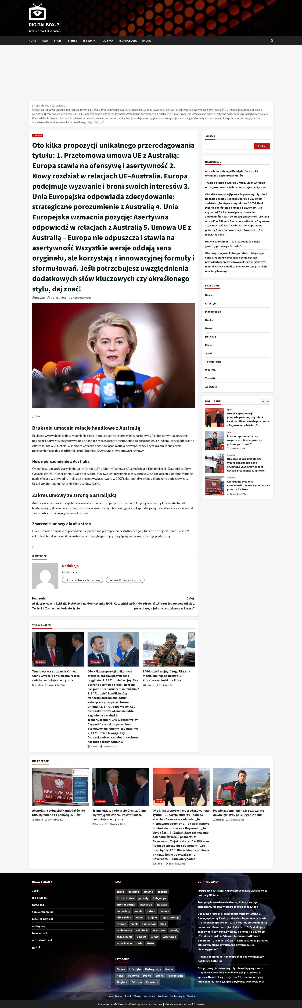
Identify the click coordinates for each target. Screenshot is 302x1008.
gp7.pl (36, 947)
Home (32, 40)
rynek (134, 924)
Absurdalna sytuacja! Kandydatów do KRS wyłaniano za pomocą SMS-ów (214, 463)
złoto (150, 943)
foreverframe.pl (42, 912)
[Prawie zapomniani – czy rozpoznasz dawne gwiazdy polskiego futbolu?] (241, 787)
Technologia (127, 40)
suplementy (124, 930)
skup (163, 924)
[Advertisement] (151, 71)
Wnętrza (210, 369)
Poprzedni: (72, 603)
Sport (58, 40)
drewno (148, 891)
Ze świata (88, 40)
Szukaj (210, 136)
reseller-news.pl (42, 919)
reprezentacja (170, 917)
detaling (133, 891)
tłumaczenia (124, 937)
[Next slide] (267, 401)
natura (151, 911)
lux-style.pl (39, 897)
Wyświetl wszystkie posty (125, 580)
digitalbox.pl (45, 24)
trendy (174, 930)
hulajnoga (159, 898)
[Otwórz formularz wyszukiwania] (272, 40)
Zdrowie (210, 378)
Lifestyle (211, 303)
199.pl (35, 890)
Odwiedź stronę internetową (83, 580)
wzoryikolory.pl (42, 940)
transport (159, 930)
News (45, 40)
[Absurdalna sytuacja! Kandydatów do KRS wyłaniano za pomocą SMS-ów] (60, 787)
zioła (139, 943)
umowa (141, 937)
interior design (126, 904)
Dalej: (154, 603)
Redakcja (40, 297)
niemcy (164, 911)
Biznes (72, 40)
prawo (139, 917)
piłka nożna (124, 917)
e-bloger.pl (39, 926)
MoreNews (171, 1004)
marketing (123, 911)
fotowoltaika (125, 898)
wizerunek (169, 937)
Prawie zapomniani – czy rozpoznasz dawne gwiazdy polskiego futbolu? (214, 417)
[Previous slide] (263, 401)
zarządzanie (124, 943)
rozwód (121, 924)
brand (120, 891)
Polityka (107, 40)
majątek (161, 904)
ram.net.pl (38, 904)
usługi (155, 937)
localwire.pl (39, 933)
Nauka (146, 40)
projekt (152, 917)
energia (162, 891)
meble (138, 911)
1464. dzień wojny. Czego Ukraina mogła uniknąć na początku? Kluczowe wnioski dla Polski (166, 675)
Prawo (209, 345)
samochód (149, 924)
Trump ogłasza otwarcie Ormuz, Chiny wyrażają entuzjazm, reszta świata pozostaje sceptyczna (56, 675)
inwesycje (146, 904)
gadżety (143, 898)
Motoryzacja (213, 311)
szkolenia (142, 930)
